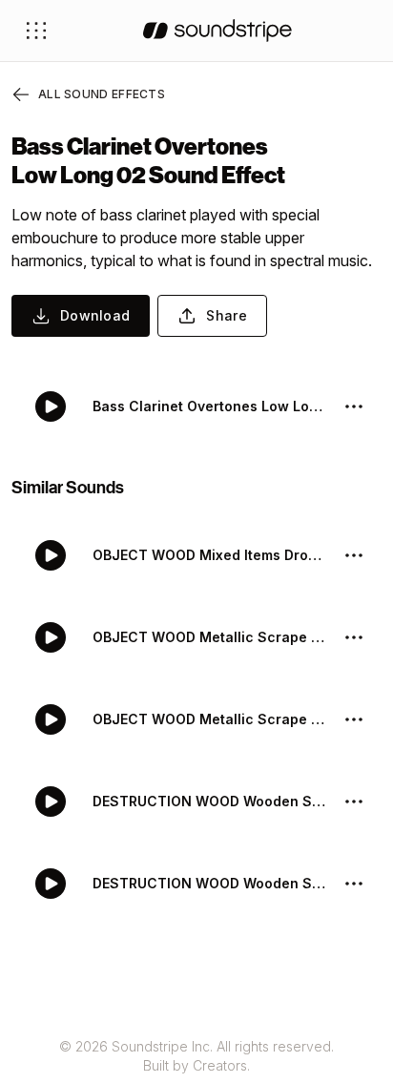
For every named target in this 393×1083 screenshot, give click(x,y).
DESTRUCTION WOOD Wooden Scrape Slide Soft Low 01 (210, 883)
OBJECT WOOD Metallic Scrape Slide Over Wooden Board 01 (210, 719)
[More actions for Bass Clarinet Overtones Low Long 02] (354, 406)
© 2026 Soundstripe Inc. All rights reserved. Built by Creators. (196, 1055)
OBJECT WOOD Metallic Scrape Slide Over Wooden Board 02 (210, 637)
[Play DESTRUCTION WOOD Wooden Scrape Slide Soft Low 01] (50, 883)
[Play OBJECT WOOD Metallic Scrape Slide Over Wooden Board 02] (50, 637)
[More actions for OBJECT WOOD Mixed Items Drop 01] (354, 555)
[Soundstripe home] (217, 30)
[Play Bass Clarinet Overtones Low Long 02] (50, 406)
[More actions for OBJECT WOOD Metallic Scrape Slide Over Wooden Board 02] (354, 637)
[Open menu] (36, 31)
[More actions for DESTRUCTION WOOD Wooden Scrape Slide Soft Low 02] (354, 801)
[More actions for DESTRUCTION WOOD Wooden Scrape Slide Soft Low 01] (354, 883)
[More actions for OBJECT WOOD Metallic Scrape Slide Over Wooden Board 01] (354, 719)
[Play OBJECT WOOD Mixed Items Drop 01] (50, 555)
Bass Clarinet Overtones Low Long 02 (210, 406)
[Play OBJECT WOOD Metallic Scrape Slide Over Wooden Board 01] (50, 719)
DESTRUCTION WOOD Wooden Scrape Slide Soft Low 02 (210, 801)
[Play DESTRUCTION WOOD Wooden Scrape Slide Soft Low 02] (50, 801)
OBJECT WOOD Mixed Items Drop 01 (210, 555)
